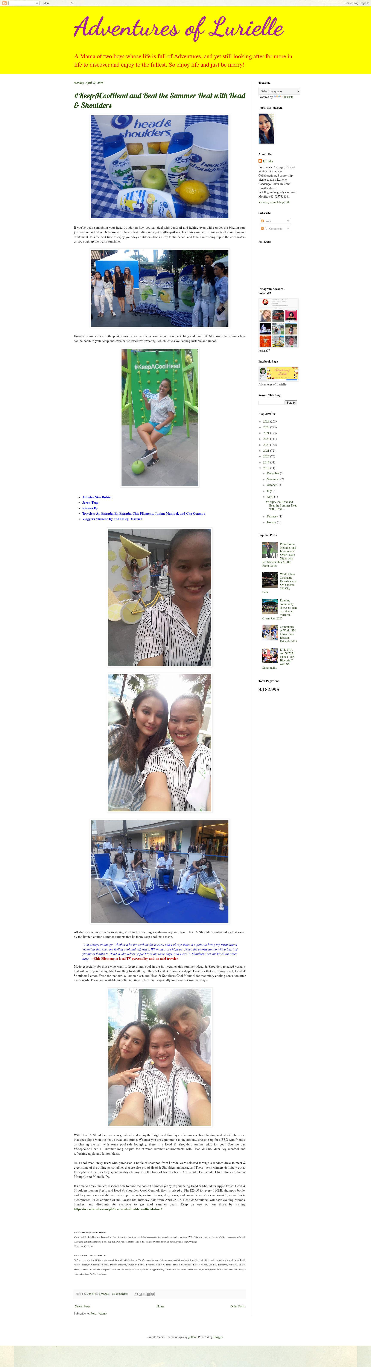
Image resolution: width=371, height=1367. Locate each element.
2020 (266, 456)
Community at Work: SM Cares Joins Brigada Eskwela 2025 (288, 634)
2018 (266, 468)
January (272, 522)
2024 (266, 433)
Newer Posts (82, 1306)
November (273, 479)
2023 (266, 439)
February (273, 516)
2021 (266, 450)
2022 (266, 445)
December (273, 473)
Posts (267, 221)
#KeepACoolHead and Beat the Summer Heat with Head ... (281, 505)
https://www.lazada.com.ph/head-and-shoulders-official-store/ (118, 1209)
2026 (266, 421)
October (272, 485)
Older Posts (238, 1306)
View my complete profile (274, 202)
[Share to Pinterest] (152, 1294)
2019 (266, 462)
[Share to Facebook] (148, 1294)
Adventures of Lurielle (178, 26)
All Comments (273, 228)
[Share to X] (144, 1294)
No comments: (120, 1293)
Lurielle (268, 161)
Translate (287, 97)
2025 (266, 427)
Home (160, 1306)
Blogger (218, 1337)
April (270, 497)
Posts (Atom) (99, 1313)
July (270, 491)
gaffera (192, 1337)
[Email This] (136, 1294)
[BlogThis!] (140, 1294)
